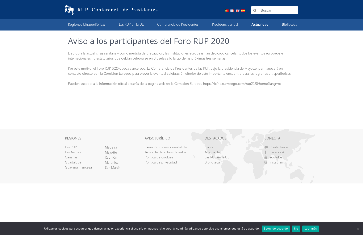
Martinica (111, 163)
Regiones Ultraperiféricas (86, 25)
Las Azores (73, 152)
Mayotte (111, 152)
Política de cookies (159, 157)
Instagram (277, 162)
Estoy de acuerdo (276, 228)
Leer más (310, 228)
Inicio (209, 147)
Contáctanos (279, 147)
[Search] (255, 10)
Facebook (277, 152)
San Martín (113, 168)
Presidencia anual (225, 25)
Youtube (276, 157)
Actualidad (259, 25)
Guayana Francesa (78, 167)
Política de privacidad (161, 162)
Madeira (111, 147)
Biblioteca (289, 25)
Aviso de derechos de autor (165, 152)
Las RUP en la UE (131, 25)
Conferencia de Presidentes (178, 25)
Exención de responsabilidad (166, 147)
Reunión (111, 157)
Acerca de (212, 152)
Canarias (71, 157)
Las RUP (71, 147)
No (296, 228)
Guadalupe (73, 162)
